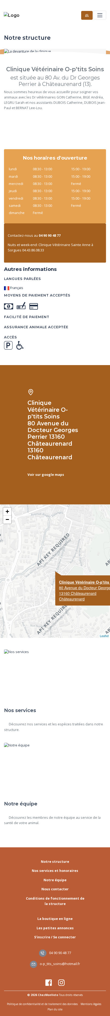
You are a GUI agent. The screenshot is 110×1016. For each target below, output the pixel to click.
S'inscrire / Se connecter (55, 937)
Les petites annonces (55, 928)
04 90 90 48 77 (59, 953)
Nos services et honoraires (55, 870)
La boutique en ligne (55, 918)
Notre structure (55, 861)
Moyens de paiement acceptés (37, 295)
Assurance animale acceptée (36, 327)
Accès (10, 337)
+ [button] (7, 511)
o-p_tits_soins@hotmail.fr (59, 964)
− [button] (7, 519)
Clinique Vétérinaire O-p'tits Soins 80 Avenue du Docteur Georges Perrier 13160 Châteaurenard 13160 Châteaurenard (53, 430)
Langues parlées (22, 279)
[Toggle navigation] (99, 15)
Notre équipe (55, 880)
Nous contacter (55, 889)
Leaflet (104, 636)
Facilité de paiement (26, 317)
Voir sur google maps (46, 474)
